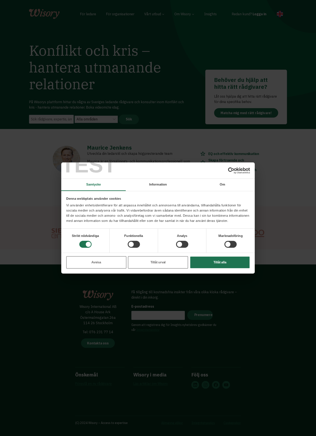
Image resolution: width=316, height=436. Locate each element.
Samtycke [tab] (93, 184)
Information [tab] (158, 184)
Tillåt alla (219, 262)
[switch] (134, 244)
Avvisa (96, 262)
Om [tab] (222, 184)
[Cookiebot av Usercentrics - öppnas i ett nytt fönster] (231, 170)
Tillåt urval (158, 262)
